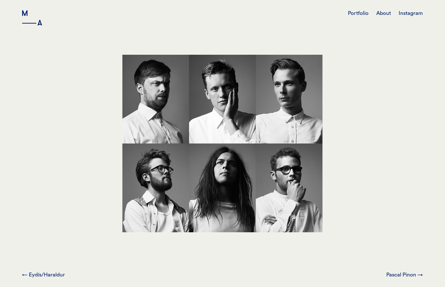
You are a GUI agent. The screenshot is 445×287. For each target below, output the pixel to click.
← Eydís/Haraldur (43, 274)
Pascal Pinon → (404, 274)
